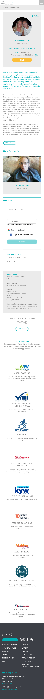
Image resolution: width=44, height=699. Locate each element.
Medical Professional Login (31, 665)
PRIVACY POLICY (28, 658)
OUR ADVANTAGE (9, 648)
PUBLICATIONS (8, 658)
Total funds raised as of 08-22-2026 (22, 55)
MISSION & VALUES (9, 645)
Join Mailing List (10, 640)
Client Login (27, 661)
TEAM (4, 654)
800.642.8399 (8, 683)
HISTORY (5, 651)
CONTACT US (27, 654)
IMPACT (25, 645)
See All (8, 143)
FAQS (4, 661)
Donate (7, 635)
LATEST (25, 648)
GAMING (25, 651)
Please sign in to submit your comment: (20, 224)
